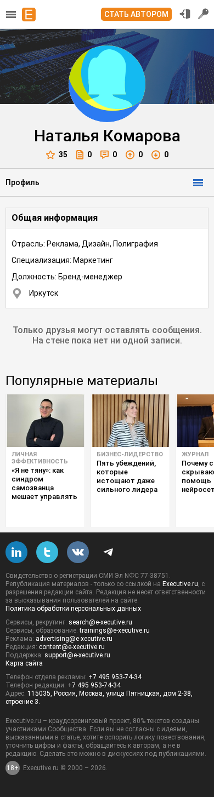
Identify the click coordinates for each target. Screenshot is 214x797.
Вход (184, 13)
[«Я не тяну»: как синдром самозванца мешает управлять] (45, 420)
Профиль (22, 182)
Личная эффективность (40, 458)
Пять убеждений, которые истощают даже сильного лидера (127, 476)
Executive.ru (180, 584)
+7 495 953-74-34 (115, 677)
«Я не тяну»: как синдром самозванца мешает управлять (44, 483)
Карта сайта (24, 663)
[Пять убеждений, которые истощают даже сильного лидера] (130, 420)
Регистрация (203, 13)
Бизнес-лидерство (130, 454)
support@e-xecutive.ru (77, 655)
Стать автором (136, 14)
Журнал (195, 454)
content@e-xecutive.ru (72, 647)
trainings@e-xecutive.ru (115, 630)
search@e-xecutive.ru (100, 622)
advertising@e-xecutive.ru (74, 639)
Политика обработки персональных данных (73, 608)
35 (63, 154)
